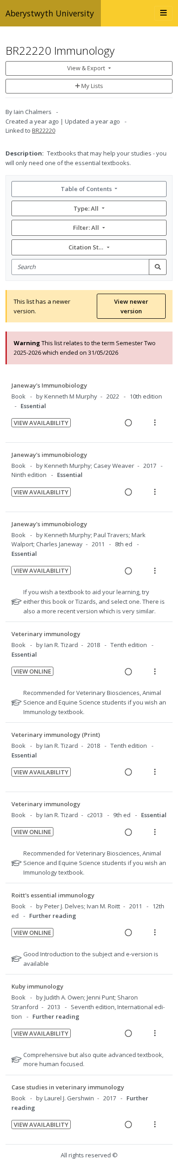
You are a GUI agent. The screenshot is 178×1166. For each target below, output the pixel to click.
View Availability (41, 423)
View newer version (131, 306)
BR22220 (43, 130)
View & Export (86, 68)
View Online (32, 671)
